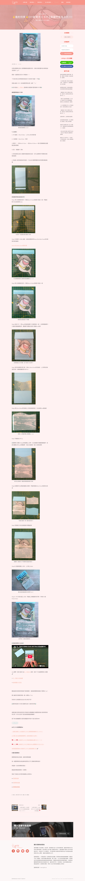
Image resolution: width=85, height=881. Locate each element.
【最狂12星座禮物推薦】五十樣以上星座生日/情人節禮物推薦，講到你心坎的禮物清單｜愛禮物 (66, 100)
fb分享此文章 (15, 723)
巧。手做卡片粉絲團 (18, 678)
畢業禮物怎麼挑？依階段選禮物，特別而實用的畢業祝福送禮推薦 (66, 88)
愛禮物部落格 (16, 787)
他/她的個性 (48, 2)
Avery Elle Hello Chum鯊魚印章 (19, 245)
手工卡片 (56, 2)
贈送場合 (32, 2)
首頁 (14, 2)
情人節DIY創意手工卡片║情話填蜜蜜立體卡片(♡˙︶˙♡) (27, 740)
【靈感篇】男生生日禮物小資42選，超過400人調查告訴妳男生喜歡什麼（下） (66, 112)
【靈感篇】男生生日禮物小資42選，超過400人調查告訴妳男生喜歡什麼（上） (66, 94)
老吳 (14, 794)
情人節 (38, 20)
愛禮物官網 (16, 778)
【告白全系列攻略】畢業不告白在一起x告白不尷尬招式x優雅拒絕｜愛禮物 (66, 133)
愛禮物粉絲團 (16, 782)
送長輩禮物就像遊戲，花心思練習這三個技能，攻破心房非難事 (66, 120)
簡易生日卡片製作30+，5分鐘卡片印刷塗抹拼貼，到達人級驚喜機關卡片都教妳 (66, 139)
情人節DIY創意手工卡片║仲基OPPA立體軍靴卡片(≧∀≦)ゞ (28, 744)
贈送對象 (40, 2)
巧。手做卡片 (20, 87)
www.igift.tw (43, 867)
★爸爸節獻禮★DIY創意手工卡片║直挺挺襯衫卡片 (24, 748)
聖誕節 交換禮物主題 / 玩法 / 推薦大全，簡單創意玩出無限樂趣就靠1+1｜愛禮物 (66, 126)
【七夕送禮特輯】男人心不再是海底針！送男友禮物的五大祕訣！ (66, 106)
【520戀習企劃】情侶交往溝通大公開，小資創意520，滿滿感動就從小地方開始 (66, 82)
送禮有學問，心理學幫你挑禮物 (66, 116)
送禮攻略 (68, 2)
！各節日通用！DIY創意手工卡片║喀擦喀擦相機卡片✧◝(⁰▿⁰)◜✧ (27, 731)
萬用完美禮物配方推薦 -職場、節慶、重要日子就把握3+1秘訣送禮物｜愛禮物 (66, 76)
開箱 (62, 2)
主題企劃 (25, 2)
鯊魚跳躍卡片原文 (17, 682)
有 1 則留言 (27, 794)
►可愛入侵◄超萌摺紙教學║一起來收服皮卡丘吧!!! (24, 735)
